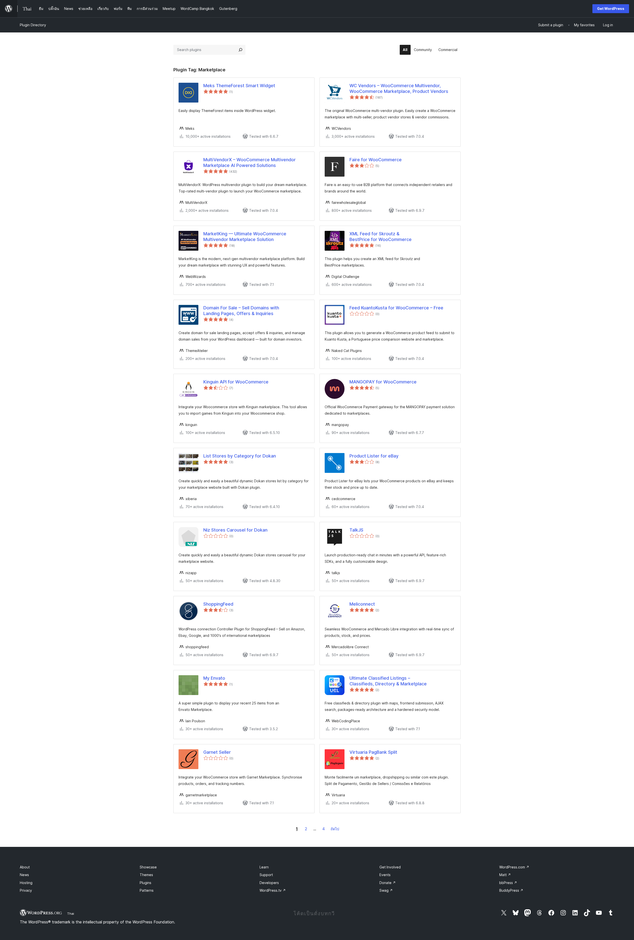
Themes (146, 875)
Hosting (26, 883)
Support (266, 875)
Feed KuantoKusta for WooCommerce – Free (396, 307)
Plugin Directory (33, 25)
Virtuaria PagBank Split (373, 752)
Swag (386, 890)
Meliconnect (362, 604)
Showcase (148, 867)
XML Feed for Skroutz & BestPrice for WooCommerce (380, 236)
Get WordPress (610, 8)
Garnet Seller (217, 752)
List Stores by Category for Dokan (239, 455)
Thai (70, 913)
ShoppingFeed (218, 604)
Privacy (26, 890)
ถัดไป (335, 829)
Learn (264, 867)
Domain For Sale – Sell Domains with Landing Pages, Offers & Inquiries (241, 310)
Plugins (145, 883)
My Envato (214, 678)
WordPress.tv (273, 890)
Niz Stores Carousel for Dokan (235, 530)
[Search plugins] (240, 50)
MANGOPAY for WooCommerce (383, 381)
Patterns (147, 890)
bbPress (508, 883)
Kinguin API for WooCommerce (235, 381)
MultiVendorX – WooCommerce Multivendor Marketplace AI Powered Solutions (249, 162)
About (25, 867)
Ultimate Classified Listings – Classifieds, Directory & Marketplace (388, 680)
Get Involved (390, 867)
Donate (387, 883)
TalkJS (356, 530)
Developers (269, 883)
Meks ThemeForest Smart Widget (239, 85)
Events (385, 875)
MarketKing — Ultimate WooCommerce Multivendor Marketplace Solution (244, 236)
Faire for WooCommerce (375, 159)
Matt (505, 875)
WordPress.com (514, 867)
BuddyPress (511, 890)
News (24, 875)
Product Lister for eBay (373, 455)
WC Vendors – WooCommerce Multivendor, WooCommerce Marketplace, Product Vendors (398, 88)
